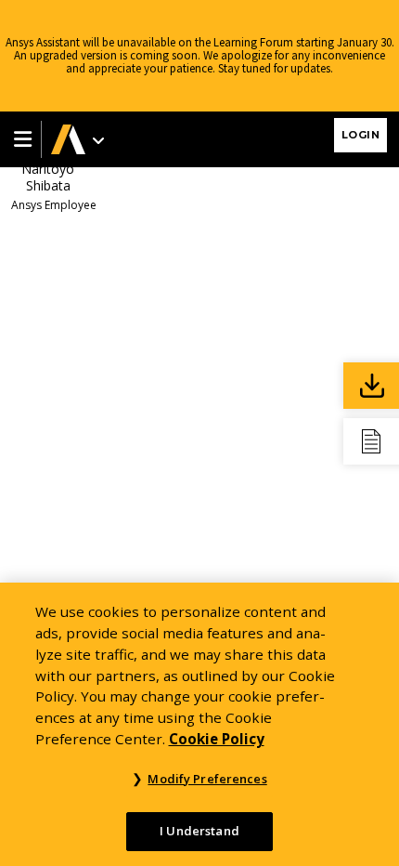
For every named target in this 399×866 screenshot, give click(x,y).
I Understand (199, 830)
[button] (20, 139)
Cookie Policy (216, 738)
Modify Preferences (207, 778)
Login (360, 134)
